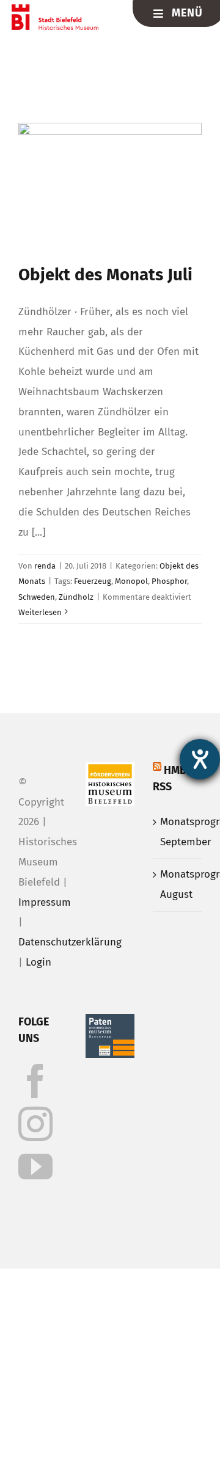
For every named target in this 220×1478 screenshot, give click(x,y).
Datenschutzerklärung (70, 942)
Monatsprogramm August (178, 884)
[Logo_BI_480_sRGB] (55, 9)
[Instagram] (35, 1124)
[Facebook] (35, 1081)
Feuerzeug (92, 581)
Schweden (36, 597)
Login (38, 962)
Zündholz (76, 597)
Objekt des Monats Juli (105, 274)
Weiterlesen (40, 612)
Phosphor (169, 581)
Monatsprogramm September (178, 831)
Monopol (131, 581)
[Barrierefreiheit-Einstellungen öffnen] (200, 759)
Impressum (44, 902)
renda (45, 565)
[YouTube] (35, 1166)
